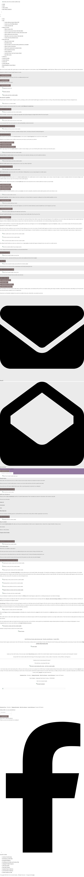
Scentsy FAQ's (56, 639)
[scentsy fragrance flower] (12, 589)
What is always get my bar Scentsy (11, 34)
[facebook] (43, 852)
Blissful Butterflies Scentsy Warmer (8, 65)
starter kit (79, 668)
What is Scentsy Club (9, 29)
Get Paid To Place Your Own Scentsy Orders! (13, 53)
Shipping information (35, 675)
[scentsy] (42, 649)
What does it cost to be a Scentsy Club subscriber (14, 35)
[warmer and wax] (6, 91)
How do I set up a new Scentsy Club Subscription (14, 30)
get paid (40, 672)
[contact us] (42, 378)
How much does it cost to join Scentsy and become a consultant (16, 44)
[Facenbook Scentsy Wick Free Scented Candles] (42, 685)
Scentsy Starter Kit (8, 51)
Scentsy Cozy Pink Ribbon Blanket (11, 23)
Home (3, 18)
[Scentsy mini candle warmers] (11, 625)
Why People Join (3, 510)
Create (33, 874)
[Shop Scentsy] (42, 634)
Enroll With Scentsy (8, 42)
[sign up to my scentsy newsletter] (42, 465)
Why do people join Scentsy (10, 49)
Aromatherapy (2, 603)
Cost (1, 507)
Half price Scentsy (5, 27)
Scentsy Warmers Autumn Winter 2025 (12, 22)
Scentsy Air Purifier (5, 58)
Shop (3, 20)
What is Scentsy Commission (10, 46)
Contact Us (4, 56)
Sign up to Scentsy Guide (9, 41)
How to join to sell (5, 39)
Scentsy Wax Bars (5, 63)
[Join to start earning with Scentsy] (42, 666)
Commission (2, 505)
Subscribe (4, 716)
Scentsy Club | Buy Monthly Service (11, 37)
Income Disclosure (51, 675)
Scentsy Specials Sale (9, 25)
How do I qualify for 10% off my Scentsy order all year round (16, 32)
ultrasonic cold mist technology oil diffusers (54, 598)
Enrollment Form (23, 675)
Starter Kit (2, 502)
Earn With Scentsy (8, 54)
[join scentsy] (10, 95)
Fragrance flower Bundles (5, 532)
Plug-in (5, 612)
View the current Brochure (48, 639)
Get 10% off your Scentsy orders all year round (33, 639)
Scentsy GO (4, 61)
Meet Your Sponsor (43, 675)
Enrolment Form (3, 707)
